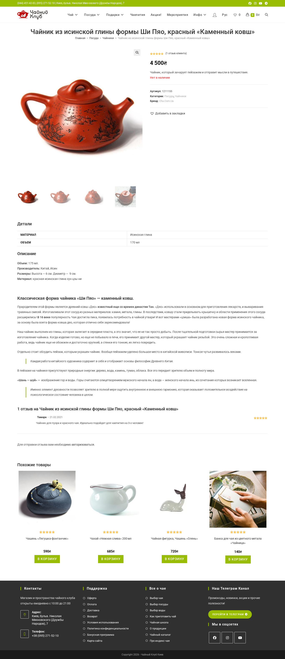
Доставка (93, 610)
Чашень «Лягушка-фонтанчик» (47, 538)
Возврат (92, 616)
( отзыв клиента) (176, 53)
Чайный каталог (160, 634)
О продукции (158, 628)
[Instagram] (227, 637)
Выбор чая (156, 598)
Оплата (92, 604)
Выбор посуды (159, 604)
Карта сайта (94, 640)
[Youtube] (240, 637)
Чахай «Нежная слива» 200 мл (110, 538)
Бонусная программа (100, 634)
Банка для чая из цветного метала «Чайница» (238, 541)
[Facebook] (214, 637)
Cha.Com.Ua (166, 101)
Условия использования (103, 622)
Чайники (108, 38)
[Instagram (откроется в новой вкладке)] (255, 3)
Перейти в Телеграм (228, 614)
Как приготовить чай (163, 616)
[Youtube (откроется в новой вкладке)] (261, 3)
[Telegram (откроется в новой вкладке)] (266, 3)
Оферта (91, 598)
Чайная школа (159, 622)
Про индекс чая (160, 640)
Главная (80, 38)
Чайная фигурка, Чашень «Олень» (174, 538)
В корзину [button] (47, 559)
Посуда (93, 38)
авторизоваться (83, 444)
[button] (137, 52)
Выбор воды (157, 610)
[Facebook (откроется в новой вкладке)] (250, 3)
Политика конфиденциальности (108, 628)
